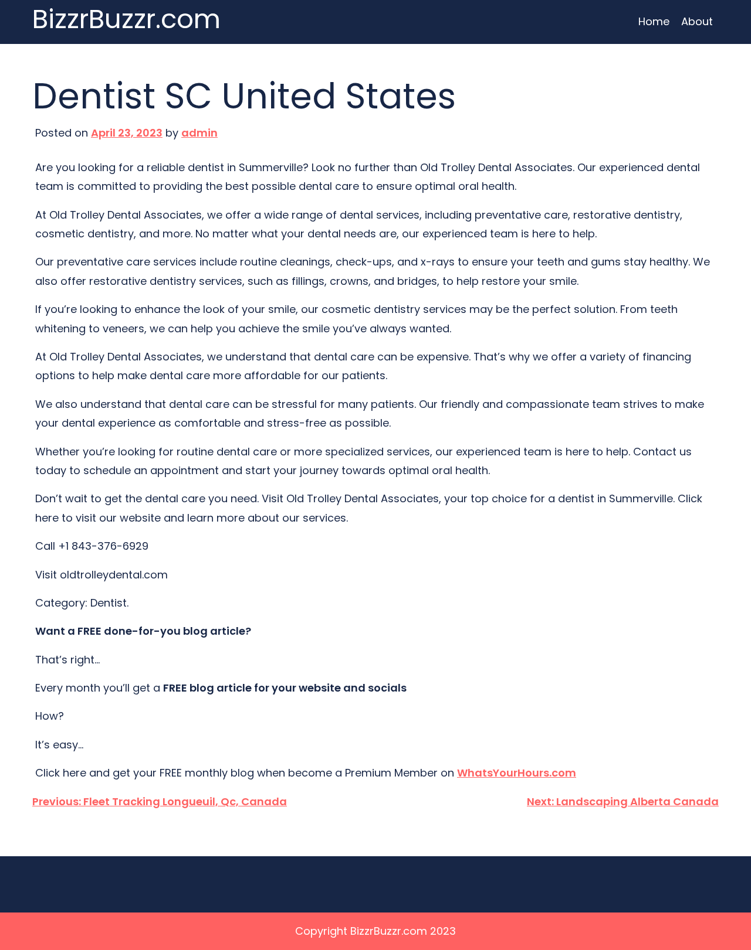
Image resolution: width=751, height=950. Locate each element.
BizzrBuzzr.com (126, 19)
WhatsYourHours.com (516, 772)
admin (199, 132)
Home (653, 21)
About (697, 21)
